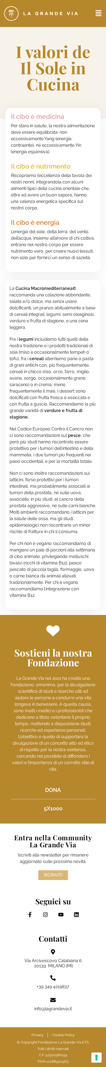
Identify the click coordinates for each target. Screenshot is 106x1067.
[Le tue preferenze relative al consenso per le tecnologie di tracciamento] (96, 1057)
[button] (98, 13)
